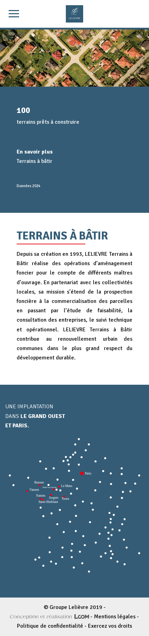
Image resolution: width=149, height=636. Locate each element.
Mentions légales (114, 616)
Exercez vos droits (110, 625)
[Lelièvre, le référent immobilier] (74, 14)
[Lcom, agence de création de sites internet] (49, 616)
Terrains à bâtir (34, 161)
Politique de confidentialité (50, 625)
